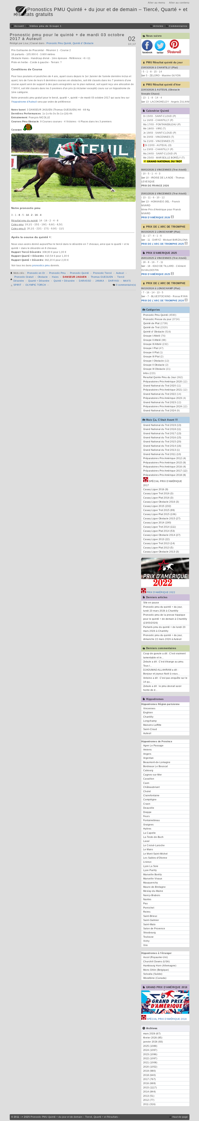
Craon (146, 803)
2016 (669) (149, 1083)
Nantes (147, 899)
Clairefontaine (151, 795)
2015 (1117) (150, 1087)
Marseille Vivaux (152, 878)
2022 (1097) (150, 1058)
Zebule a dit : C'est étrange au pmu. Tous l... (163, 663)
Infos (146, 373)
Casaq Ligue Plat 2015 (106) (159, 514)
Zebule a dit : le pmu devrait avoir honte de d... (162, 688)
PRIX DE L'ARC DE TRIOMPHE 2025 (162, 244)
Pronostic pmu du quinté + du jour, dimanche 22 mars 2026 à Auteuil (162, 637)
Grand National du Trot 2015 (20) (162, 441)
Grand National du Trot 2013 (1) (161, 450)
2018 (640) (149, 1075)
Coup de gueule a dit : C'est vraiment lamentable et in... (164, 655)
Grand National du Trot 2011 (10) (162, 454)
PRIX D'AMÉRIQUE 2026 (155, 217)
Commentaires (178, 26)
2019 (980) (149, 1071)
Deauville (148, 808)
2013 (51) (148, 1096)
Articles (158, 26)
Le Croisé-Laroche (154, 845)
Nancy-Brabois (151, 895)
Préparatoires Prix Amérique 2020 (162, 381)
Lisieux (147, 862)
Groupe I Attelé (151, 335)
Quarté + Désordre (39, 280)
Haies (55, 277)
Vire (145, 945)
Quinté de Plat (151, 323)
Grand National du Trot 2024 (159, 410)
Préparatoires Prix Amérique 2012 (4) (164, 458)
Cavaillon (148, 778)
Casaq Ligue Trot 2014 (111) (159, 527)
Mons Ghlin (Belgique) (156, 970)
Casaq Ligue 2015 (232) (157, 506)
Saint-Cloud (150, 729)
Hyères (147, 828)
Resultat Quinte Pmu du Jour (159, 377)
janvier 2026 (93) (153, 1041)
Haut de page (180, 1117)
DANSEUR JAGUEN (74, 277)
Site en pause (151, 602)
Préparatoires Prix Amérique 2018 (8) (164, 475)
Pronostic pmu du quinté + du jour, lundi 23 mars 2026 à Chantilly (162, 609)
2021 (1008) (150, 1062)
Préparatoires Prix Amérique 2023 (162, 398)
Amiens (147, 749)
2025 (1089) (150, 1046)
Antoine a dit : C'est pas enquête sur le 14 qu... (165, 680)
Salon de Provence (154, 928)
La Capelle (149, 833)
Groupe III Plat (151, 356)
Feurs (146, 816)
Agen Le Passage (153, 745)
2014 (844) (149, 1091)
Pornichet (148, 907)
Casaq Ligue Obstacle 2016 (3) (161, 501)
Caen (146, 783)
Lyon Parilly (150, 870)
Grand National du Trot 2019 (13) (162, 425)
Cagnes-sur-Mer (152, 774)
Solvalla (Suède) (152, 974)
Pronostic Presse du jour (157, 319)
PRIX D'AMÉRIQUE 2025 (155, 274)
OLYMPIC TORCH (35, 285)
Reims (147, 911)
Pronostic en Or (36, 273)
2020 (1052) (150, 1066)
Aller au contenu (179, 2)
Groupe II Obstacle (154, 365)
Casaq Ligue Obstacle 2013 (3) (161, 551)
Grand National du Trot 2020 (159, 385)
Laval (146, 841)
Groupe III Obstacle (154, 369)
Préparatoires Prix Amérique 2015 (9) (164, 462)
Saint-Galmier (151, 920)
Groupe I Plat (150, 348)
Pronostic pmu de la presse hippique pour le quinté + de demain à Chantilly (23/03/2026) (165, 619)
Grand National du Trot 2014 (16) (162, 446)
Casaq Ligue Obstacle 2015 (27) (162, 518)
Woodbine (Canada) (155, 978)
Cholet (147, 791)
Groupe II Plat (151, 352)
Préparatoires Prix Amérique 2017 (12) (165, 470)
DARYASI (113, 280)
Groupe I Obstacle (153, 360)
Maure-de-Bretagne (154, 887)
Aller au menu (156, 2)
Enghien (148, 712)
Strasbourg (149, 932)
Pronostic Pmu (57, 273)
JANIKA (99, 280)
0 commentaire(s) (126, 285)
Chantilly (148, 716)
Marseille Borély (152, 874)
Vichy (146, 941)
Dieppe (147, 812)
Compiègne (150, 799)
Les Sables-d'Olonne (155, 857)
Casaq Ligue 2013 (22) (156, 539)
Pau (145, 903)
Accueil (19, 26)
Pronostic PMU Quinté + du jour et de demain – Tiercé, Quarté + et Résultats (74, 1117)
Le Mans (148, 849)
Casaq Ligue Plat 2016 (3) (158, 497)
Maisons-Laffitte (152, 725)
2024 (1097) (150, 1050)
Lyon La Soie (150, 866)
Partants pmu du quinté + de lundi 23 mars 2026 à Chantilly (164, 629)
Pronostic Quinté (79, 273)
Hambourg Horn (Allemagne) (159, 965)
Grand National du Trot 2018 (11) (162, 429)
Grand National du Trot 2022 (159, 394)
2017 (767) (149, 1079)
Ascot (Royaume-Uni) (155, 957)
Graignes (148, 824)
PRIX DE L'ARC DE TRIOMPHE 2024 (162, 300)
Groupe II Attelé (152, 340)
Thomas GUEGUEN (102, 277)
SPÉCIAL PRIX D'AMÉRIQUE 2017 (162, 483)
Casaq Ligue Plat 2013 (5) (158, 547)
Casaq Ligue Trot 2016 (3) (158, 493)
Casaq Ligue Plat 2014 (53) (159, 531)
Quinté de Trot (151, 327)
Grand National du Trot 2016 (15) (162, 437)
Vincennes (149, 708)
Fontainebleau (151, 820)
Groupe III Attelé (152, 344)
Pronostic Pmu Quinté (58, 43)
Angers (147, 754)
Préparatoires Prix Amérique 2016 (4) (164, 466)
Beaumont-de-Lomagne (156, 762)
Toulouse (148, 937)
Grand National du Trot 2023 (159, 402)
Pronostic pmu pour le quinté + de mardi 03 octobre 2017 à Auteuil (67, 36)
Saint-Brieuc (150, 916)
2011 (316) (149, 1104)
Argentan (148, 758)
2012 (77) (148, 1100)
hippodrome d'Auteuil (24, 101)
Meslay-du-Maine (153, 891)
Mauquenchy (150, 882)
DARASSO (85, 280)
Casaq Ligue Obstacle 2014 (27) (162, 535)
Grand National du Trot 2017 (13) (162, 433)
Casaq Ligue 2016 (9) (155, 489)
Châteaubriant (151, 787)
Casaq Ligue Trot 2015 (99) (159, 510)
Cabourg (148, 770)
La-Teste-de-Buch (153, 837)
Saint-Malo (149, 924)
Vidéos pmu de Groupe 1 (46, 26)
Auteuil (120, 273)
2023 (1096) (150, 1054)
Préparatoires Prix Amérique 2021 (162, 389)
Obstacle (43, 277)
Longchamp (150, 721)
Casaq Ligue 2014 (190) (157, 522)
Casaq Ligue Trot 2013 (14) (159, 543)
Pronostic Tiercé (102, 273)
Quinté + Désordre (64, 280)
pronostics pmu (41, 265)
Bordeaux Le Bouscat (155, 766)
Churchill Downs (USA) (156, 961)
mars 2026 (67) (152, 1033)
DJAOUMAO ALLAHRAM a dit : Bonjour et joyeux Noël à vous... (161, 671)
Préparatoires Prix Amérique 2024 (162, 406)
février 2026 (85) (152, 1037)
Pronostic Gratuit (24, 277)
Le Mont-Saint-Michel (155, 853)
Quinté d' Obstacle (83, 43)
